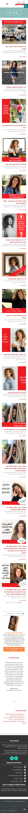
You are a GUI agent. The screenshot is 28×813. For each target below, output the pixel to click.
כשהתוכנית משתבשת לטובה (17, 393)
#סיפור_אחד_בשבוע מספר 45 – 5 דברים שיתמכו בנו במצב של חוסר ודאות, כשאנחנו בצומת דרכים (15, 592)
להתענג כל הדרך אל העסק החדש (15, 429)
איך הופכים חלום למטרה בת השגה (15, 354)
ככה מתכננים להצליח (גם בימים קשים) (14, 714)
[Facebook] (12, 758)
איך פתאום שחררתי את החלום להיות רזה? (14, 717)
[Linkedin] (16, 758)
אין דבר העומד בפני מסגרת (17, 279)
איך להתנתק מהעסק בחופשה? (16, 87)
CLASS (7, 810)
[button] (26, 6)
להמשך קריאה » (22, 56)
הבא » (7, 602)
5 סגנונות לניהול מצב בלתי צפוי (16, 164)
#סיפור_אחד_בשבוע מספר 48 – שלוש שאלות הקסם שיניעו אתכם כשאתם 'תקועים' (15, 468)
